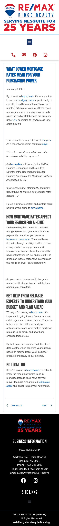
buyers (47, 140)
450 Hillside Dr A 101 (35, 457)
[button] (29, 42)
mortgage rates (26, 100)
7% (15, 120)
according (16, 164)
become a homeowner (18, 239)
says (45, 144)
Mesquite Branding (40, 522)
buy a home (27, 96)
